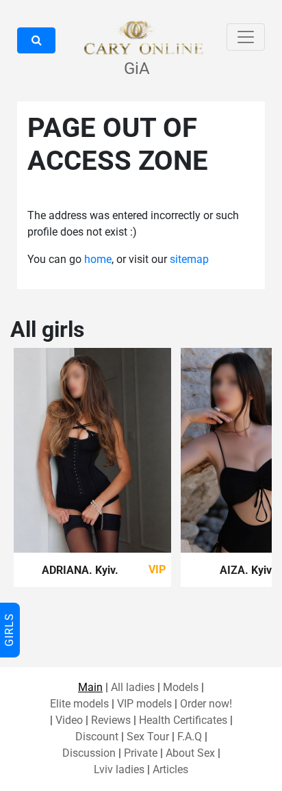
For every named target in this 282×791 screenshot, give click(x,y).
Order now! (206, 703)
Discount (96, 736)
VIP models (144, 703)
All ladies (133, 687)
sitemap (189, 259)
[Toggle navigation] (246, 37)
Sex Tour (148, 736)
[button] (36, 40)
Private (140, 752)
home (98, 259)
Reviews (111, 720)
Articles (170, 769)
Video (69, 720)
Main (90, 687)
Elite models (79, 703)
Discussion (89, 752)
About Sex (190, 752)
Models (180, 687)
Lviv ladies (119, 769)
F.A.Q (189, 736)
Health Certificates (183, 720)
